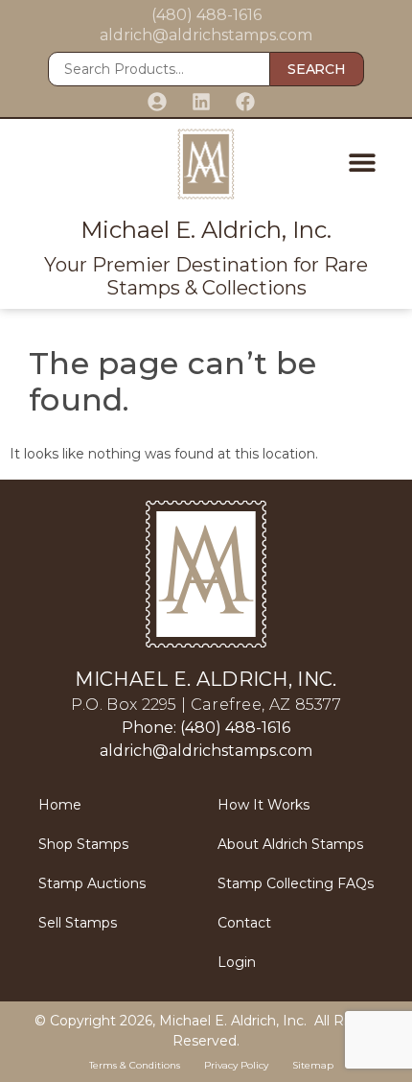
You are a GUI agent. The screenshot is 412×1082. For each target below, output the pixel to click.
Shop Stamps (83, 844)
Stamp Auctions (92, 883)
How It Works (263, 804)
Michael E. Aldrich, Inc (231, 1020)
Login (236, 962)
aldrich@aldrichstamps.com (206, 35)
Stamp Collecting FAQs (295, 883)
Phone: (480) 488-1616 (206, 727)
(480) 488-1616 (206, 15)
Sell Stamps (77, 922)
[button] (361, 161)
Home (59, 804)
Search (316, 69)
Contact (244, 922)
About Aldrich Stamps (290, 844)
